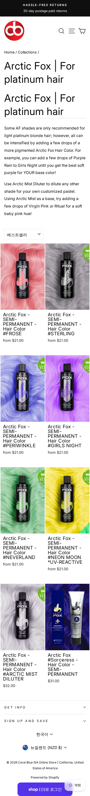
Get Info (15, 707)
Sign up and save (26, 721)
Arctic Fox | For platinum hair (39, 105)
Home (9, 52)
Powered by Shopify (45, 777)
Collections (27, 52)
